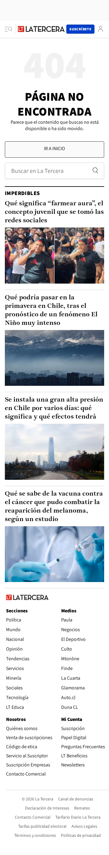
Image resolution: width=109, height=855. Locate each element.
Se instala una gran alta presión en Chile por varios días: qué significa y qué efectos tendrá (54, 408)
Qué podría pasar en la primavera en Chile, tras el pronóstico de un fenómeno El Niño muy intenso (51, 310)
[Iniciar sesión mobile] (100, 29)
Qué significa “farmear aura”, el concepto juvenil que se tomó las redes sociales (54, 212)
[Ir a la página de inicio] (41, 29)
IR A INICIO (54, 148)
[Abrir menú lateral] (10, 29)
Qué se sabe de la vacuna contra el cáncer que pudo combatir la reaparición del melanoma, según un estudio (54, 506)
